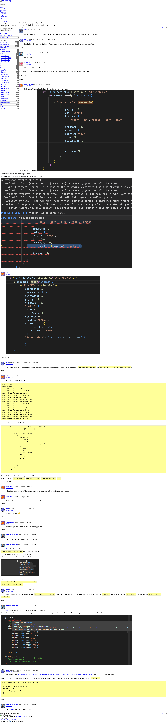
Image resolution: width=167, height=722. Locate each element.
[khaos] (21, 31)
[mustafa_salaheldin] (21, 54)
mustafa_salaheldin (30, 53)
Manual (2, 9)
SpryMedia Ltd (20, 716)
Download (3, 13)
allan (25, 39)
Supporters (13, 719)
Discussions (3, 21)
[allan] (21, 40)
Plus (1, 7)
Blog (1, 15)
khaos (26, 29)
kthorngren (27, 62)
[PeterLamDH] (21, 85)
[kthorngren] (21, 64)
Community (3, 16)
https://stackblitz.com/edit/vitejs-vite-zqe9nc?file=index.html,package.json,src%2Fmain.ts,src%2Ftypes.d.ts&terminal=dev (55, 674)
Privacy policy (4, 719)
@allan (8, 549)
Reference (3, 12)
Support (2, 18)
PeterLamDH (28, 84)
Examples (3, 10)
